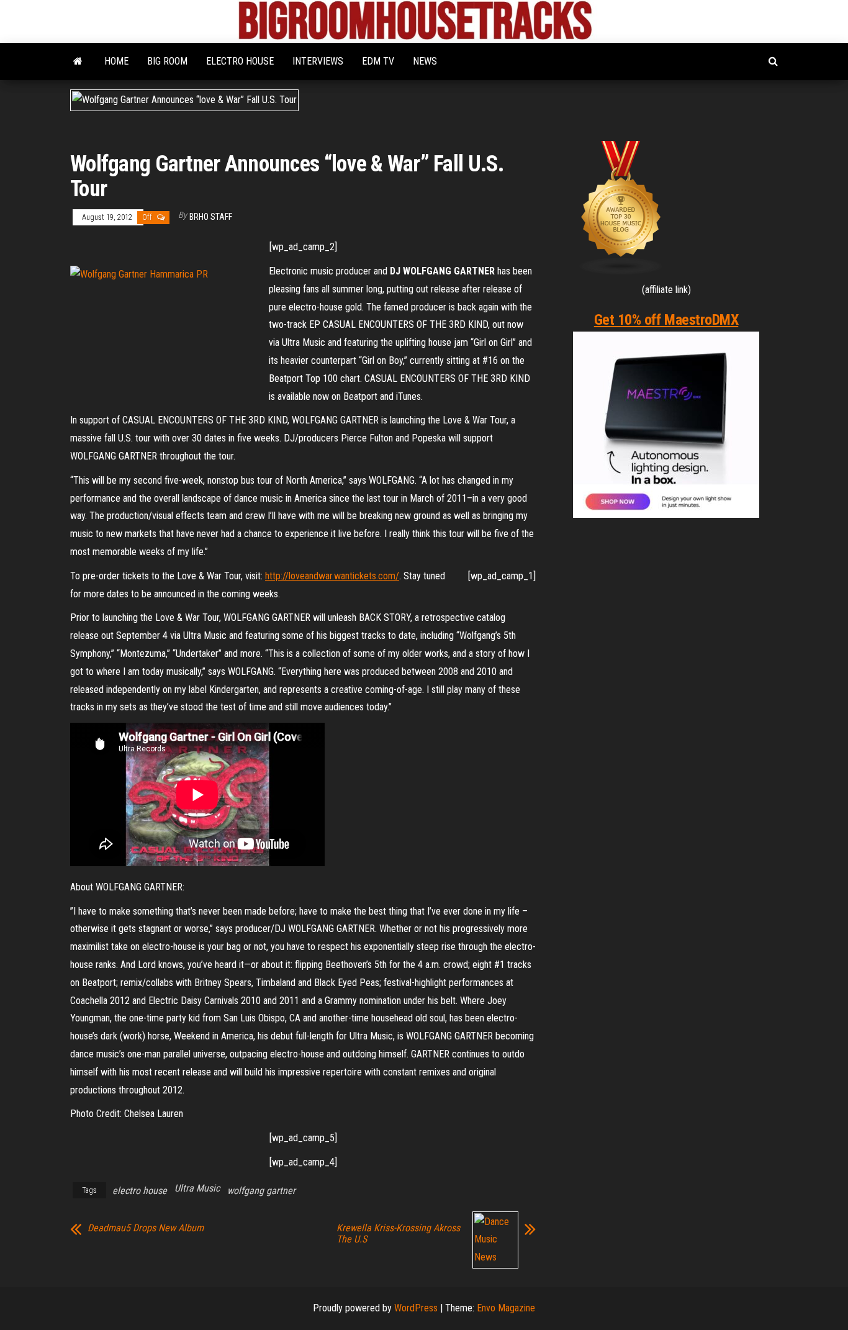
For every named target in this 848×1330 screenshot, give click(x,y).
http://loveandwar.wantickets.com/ (332, 576)
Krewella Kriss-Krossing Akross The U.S (398, 1234)
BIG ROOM (167, 61)
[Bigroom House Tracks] (78, 61)
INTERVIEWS (317, 61)
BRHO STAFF (210, 217)
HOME (116, 61)
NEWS (425, 61)
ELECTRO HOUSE (240, 61)
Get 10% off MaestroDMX (666, 319)
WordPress (416, 1308)
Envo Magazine (506, 1308)
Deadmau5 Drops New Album (146, 1228)
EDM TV (378, 61)
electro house (139, 1191)
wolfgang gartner (261, 1191)
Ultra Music (197, 1188)
